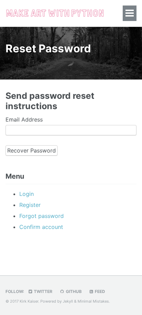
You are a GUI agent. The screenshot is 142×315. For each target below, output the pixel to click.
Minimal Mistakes (93, 301)
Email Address (24, 119)
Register (30, 204)
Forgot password (41, 215)
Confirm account (41, 226)
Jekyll (68, 301)
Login (26, 193)
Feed (99, 291)
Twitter (42, 291)
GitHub (73, 291)
